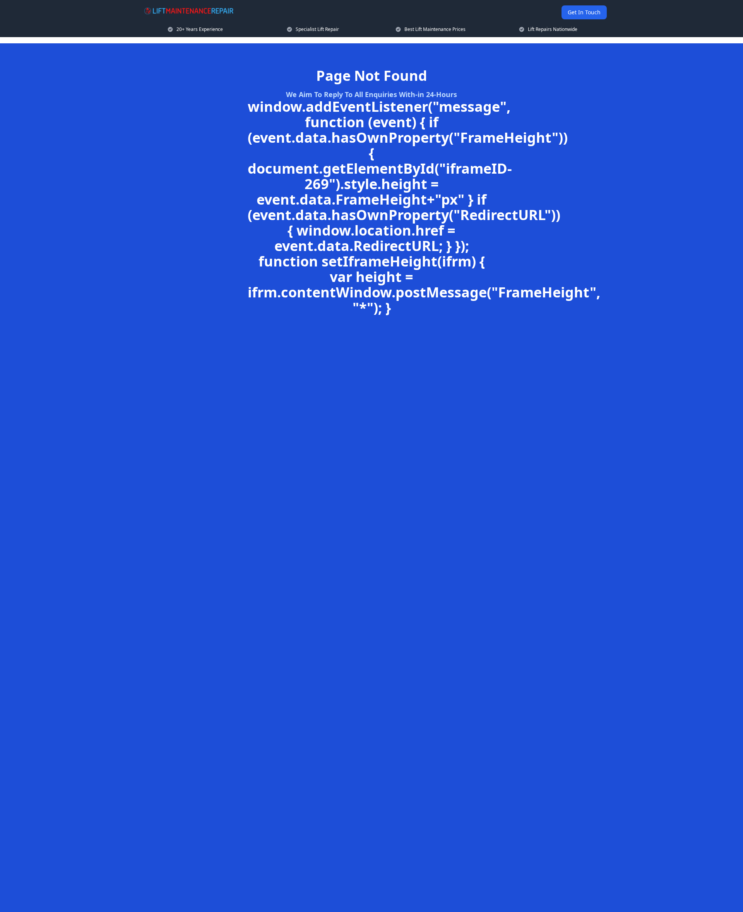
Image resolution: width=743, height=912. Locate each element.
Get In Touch (584, 12)
